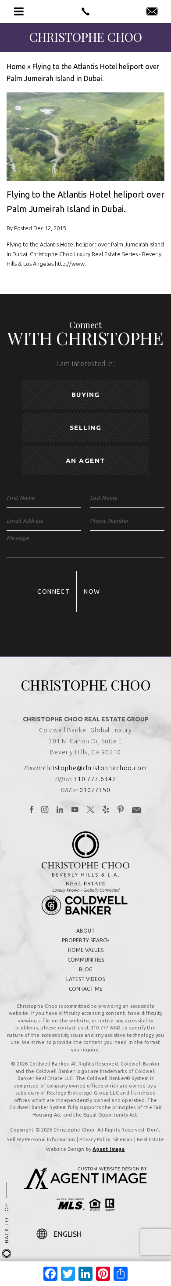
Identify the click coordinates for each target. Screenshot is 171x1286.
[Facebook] (32, 810)
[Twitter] (91, 810)
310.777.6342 (95, 779)
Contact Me (86, 989)
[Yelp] (106, 810)
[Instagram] (45, 810)
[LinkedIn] (60, 810)
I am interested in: (85, 363)
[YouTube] (75, 810)
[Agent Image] (85, 1186)
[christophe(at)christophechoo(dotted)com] (151, 11)
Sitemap (123, 1139)
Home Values (85, 950)
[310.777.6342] (85, 11)
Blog (86, 969)
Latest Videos (85, 979)
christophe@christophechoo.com (94, 768)
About (85, 930)
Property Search (86, 940)
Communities (86, 960)
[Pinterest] (121, 810)
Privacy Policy (94, 1139)
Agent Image (109, 1149)
